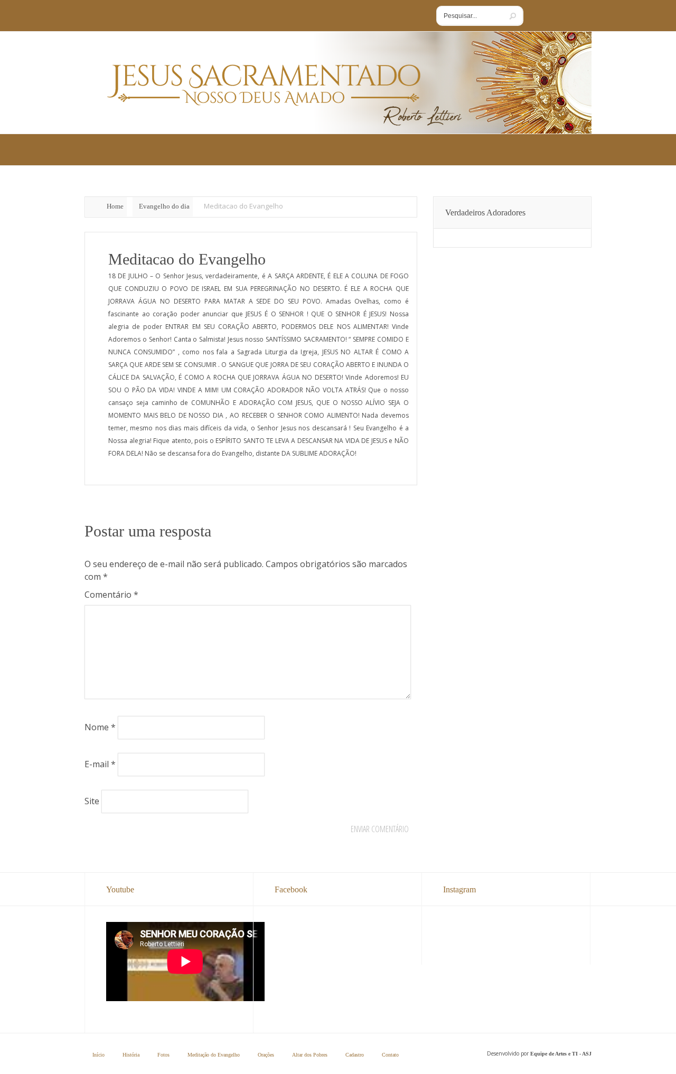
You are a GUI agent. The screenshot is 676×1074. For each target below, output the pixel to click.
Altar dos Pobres (309, 1055)
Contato (390, 1055)
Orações (266, 1055)
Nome (100, 727)
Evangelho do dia (164, 206)
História (131, 1055)
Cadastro (354, 1055)
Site (91, 801)
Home (115, 206)
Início (98, 1055)
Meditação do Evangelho (213, 1055)
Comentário (111, 594)
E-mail (100, 764)
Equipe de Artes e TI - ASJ (561, 1054)
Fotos (163, 1055)
